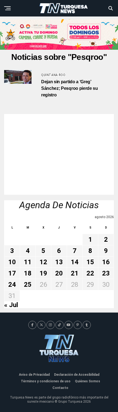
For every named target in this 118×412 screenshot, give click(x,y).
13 (59, 262)
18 (28, 273)
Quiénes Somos (87, 381)
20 (59, 273)
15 (90, 262)
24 (12, 284)
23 (106, 273)
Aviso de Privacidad (34, 375)
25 (28, 284)
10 (12, 262)
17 (12, 273)
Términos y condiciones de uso (46, 381)
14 (74, 262)
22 (90, 273)
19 (43, 273)
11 (28, 262)
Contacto (60, 388)
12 (43, 262)
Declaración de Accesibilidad (76, 375)
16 (106, 262)
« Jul (11, 305)
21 (74, 273)
